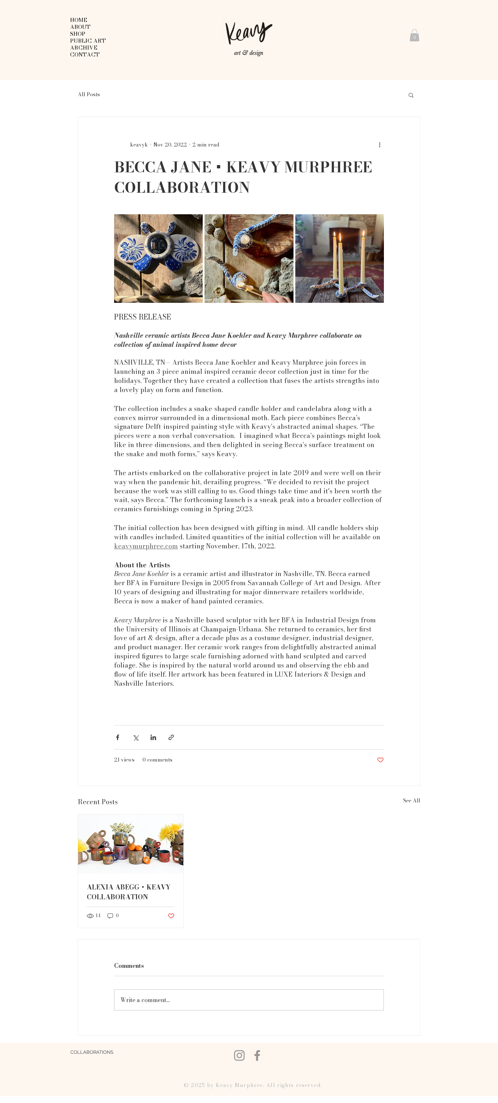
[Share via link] (171, 737)
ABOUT (80, 26)
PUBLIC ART (88, 40)
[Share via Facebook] (117, 737)
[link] (414, 35)
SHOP (77, 33)
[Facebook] (257, 1055)
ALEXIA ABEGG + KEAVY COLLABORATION (129, 892)
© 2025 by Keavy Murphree (223, 1085)
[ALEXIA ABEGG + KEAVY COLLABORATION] (130, 843)
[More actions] (379, 144)
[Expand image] (158, 258)
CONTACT (85, 54)
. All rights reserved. (292, 1085)
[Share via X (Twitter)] (135, 737)
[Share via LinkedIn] (153, 737)
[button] (411, 95)
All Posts (89, 94)
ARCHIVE (83, 47)
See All (411, 801)
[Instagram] (239, 1055)
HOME (78, 19)
